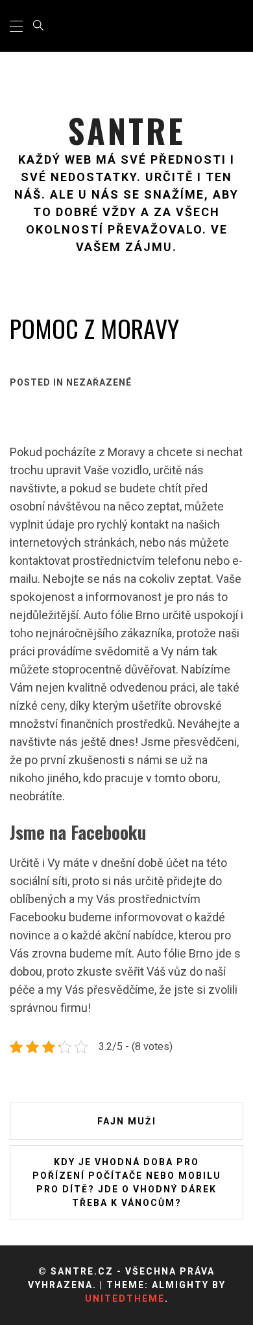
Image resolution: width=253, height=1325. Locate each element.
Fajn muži (126, 1121)
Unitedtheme (125, 1298)
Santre (127, 130)
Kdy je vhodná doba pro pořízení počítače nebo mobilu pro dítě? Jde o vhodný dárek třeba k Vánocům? (126, 1182)
